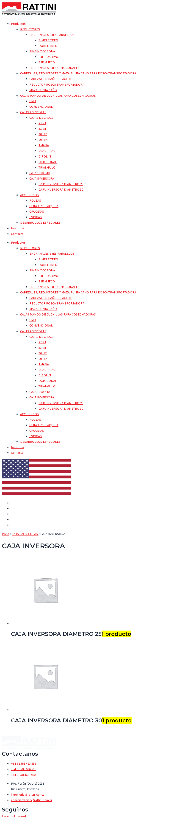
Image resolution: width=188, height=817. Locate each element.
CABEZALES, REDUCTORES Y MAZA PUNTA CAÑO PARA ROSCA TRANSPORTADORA (78, 73)
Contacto (17, 234)
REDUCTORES (30, 29)
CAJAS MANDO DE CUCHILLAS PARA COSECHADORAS (58, 95)
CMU (32, 101)
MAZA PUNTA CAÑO (43, 90)
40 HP (43, 134)
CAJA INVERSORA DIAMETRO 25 (61, 184)
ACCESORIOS (29, 195)
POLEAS (35, 200)
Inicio (5, 534)
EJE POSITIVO (48, 57)
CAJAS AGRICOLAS (33, 112)
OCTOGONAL (48, 162)
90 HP (43, 140)
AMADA (44, 145)
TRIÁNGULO (47, 167)
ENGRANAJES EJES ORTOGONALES (54, 68)
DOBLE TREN (48, 46)
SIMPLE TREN (48, 40)
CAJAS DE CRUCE (41, 118)
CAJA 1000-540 (39, 173)
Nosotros (17, 228)
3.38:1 (42, 129)
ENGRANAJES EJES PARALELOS (52, 35)
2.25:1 (42, 123)
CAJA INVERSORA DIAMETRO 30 (61, 189)
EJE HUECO (47, 62)
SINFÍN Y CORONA (42, 51)
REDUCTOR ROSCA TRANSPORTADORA (56, 84)
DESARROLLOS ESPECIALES (40, 222)
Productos (18, 24)
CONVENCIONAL (41, 106)
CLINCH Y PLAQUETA (43, 206)
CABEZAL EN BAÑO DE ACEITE (50, 79)
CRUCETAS (36, 211)
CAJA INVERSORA (41, 178)
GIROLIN (45, 156)
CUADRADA (47, 151)
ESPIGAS (35, 217)
